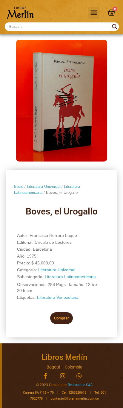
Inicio (18, 186)
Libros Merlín (64, 357)
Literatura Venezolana (58, 297)
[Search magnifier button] (114, 26)
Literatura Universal (43, 186)
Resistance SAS (80, 385)
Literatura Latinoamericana (70, 276)
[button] (94, 13)
